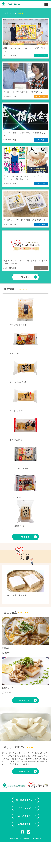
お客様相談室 (27, 824)
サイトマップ (27, 808)
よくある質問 (27, 816)
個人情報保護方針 (26, 800)
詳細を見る (27, 771)
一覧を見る (27, 277)
